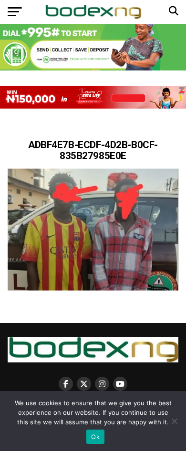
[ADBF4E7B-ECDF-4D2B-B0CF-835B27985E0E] (93, 287)
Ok (95, 437)
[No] (174, 421)
